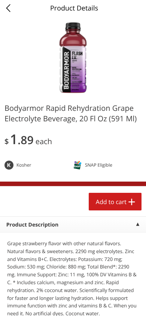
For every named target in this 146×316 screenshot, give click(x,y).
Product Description (32, 224)
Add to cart (111, 202)
